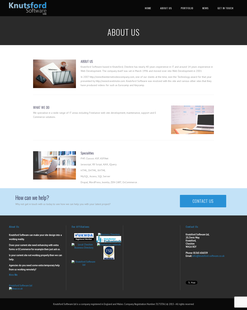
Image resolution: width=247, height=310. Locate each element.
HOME (148, 8)
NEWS (205, 8)
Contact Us (203, 201)
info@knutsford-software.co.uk (208, 255)
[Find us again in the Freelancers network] (109, 244)
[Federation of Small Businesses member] (108, 258)
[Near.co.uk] (16, 288)
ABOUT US (166, 8)
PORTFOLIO (187, 8)
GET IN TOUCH (225, 8)
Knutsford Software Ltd (20, 285)
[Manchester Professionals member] (108, 241)
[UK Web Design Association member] (84, 239)
